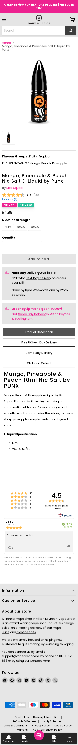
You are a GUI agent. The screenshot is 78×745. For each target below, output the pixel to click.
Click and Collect (39, 363)
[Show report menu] (68, 547)
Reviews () (9, 199)
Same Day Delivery (32, 314)
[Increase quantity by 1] (37, 246)
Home (6, 42)
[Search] (70, 30)
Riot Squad (14, 188)
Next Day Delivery (38, 278)
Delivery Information (46, 717)
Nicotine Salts (26, 632)
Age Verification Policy (47, 730)
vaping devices (30, 628)
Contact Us (22, 717)
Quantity (8, 237)
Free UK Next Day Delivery (39, 342)
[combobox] (33, 30)
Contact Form (40, 661)
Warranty (22, 730)
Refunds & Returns (24, 721)
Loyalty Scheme (51, 721)
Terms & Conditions (15, 725)
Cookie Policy (63, 725)
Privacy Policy (41, 725)
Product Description (39, 332)
